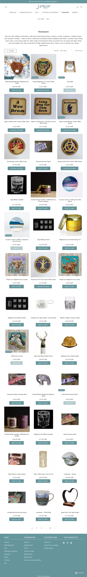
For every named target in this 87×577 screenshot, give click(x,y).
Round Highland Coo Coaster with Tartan (43, 82)
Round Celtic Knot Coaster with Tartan (70, 161)
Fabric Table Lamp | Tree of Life (43, 474)
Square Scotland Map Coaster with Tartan (70, 122)
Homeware (7, 554)
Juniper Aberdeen (45, 576)
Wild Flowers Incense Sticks (17, 474)
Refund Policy (28, 557)
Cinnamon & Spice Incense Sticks (17, 394)
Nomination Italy (9, 545)
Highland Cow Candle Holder (70, 356)
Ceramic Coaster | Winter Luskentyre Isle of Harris (17, 240)
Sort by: (56, 50)
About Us (26, 542)
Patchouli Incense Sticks (43, 161)
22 (50, 528)
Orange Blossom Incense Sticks (17, 512)
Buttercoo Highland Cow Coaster (70, 279)
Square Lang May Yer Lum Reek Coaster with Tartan (43, 122)
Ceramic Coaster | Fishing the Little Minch (70, 200)
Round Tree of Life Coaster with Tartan (43, 279)
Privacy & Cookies (29, 551)
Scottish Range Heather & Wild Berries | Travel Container (43, 200)
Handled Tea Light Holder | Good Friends (43, 318)
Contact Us (47, 542)
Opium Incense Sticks (69, 434)
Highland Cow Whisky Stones (17, 318)
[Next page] (55, 528)
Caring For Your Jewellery (51, 545)
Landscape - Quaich (70, 474)
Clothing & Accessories (10, 551)
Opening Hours (28, 545)
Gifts (5, 548)
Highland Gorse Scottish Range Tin (70, 239)
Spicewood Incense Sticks (70, 394)
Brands (6, 557)
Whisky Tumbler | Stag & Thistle (70, 318)
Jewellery (6, 542)
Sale (5, 563)
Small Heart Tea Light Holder (70, 512)
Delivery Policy (28, 554)
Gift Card (6, 560)
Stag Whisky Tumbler (16, 199)
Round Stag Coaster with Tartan (17, 161)
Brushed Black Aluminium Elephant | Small (43, 395)
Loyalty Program (48, 548)
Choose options (43, 90)
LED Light (70, 81)
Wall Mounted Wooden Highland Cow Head (17, 82)
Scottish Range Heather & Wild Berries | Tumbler (17, 435)
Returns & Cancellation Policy (32, 560)
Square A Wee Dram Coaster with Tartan (17, 121)
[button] (6, 7)
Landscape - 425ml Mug (43, 512)
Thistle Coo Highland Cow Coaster (17, 279)
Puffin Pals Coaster (17, 356)
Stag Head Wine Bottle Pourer (43, 356)
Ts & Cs (26, 548)
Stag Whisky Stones (43, 239)
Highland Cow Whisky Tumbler (43, 434)
